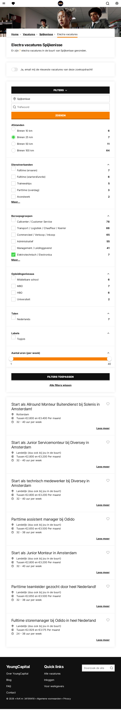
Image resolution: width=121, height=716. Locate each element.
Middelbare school (28, 279)
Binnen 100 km (25, 150)
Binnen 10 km (24, 130)
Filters (59, 90)
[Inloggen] (116, 3)
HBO (19, 292)
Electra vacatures (67, 34)
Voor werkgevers (54, 686)
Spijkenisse (46, 34)
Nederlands (23, 319)
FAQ (8, 686)
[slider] (11, 358)
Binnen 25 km (25, 137)
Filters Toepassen (60, 376)
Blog (9, 679)
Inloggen (49, 679)
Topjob (21, 338)
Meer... (15, 201)
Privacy (67, 698)
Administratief (25, 241)
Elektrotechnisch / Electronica (34, 254)
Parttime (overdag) (28, 190)
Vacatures (29, 34)
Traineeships (24, 183)
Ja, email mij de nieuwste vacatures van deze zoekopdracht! (56, 69)
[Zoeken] (109, 3)
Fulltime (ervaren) (27, 170)
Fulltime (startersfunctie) (31, 176)
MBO (20, 286)
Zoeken (60, 115)
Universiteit (23, 299)
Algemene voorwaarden (49, 698)
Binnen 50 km (25, 143)
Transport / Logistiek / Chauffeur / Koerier (41, 228)
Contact (11, 692)
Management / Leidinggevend (34, 248)
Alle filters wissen (60, 385)
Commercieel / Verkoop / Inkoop (36, 234)
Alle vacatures (52, 673)
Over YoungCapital (17, 673)
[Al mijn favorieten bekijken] (13, 3)
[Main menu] (3, 3)
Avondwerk (23, 196)
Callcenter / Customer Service (34, 221)
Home (15, 34)
